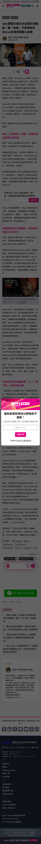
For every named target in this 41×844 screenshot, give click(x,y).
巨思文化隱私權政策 (24, 441)
